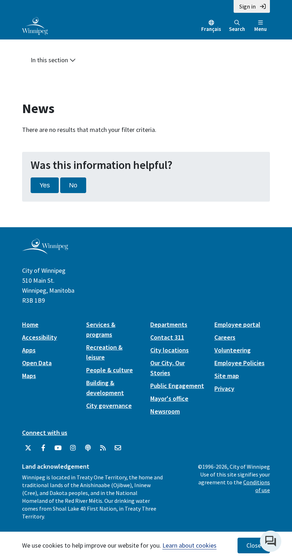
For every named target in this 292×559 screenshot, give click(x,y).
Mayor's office (169, 398)
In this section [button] (50, 60)
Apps (29, 350)
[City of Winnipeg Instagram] (73, 448)
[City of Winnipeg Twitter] (28, 448)
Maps (29, 376)
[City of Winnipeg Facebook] (43, 448)
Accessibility (39, 337)
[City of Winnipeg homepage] (45, 251)
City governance (109, 405)
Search (237, 29)
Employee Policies (239, 363)
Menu (260, 29)
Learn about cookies (189, 545)
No (73, 185)
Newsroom (165, 411)
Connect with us (44, 432)
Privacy (224, 388)
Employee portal (237, 324)
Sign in (247, 6)
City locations (169, 350)
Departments (168, 324)
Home (30, 324)
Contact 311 (167, 337)
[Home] (35, 25)
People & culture (109, 370)
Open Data (37, 363)
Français (211, 29)
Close (253, 545)
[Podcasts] (88, 448)
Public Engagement (177, 386)
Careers (224, 337)
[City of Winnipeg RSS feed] (103, 448)
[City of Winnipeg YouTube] (58, 448)
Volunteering (232, 350)
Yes (45, 185)
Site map (226, 376)
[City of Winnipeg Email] (118, 448)
